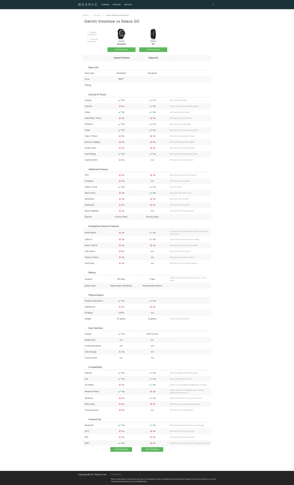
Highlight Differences (92, 33)
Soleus (153, 42)
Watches (128, 5)
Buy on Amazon (121, 50)
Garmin (121, 42)
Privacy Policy (116, 474)
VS (88, 5)
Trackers (116, 5)
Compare (105, 5)
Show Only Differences (93, 40)
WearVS (86, 15)
